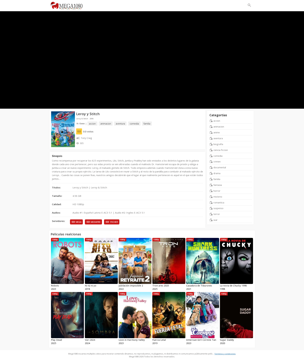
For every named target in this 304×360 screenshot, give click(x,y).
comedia (134, 123)
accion (92, 123)
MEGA (78, 221)
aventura (120, 123)
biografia (218, 144)
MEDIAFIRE (96, 221)
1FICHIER (114, 221)
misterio (217, 196)
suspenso (218, 208)
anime (216, 132)
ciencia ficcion (220, 150)
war (215, 219)
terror (216, 214)
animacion (105, 123)
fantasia (217, 184)
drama (216, 173)
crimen (217, 161)
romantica (218, 202)
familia (147, 123)
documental (219, 167)
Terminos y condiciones (225, 354)
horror (216, 190)
